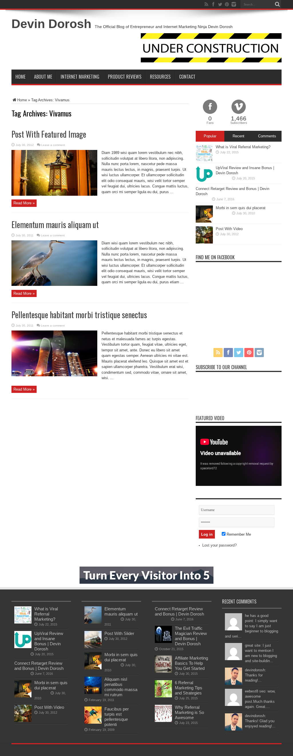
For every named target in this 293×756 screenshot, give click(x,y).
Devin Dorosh (51, 24)
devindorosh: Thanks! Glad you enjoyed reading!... (260, 721)
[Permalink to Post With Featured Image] (54, 194)
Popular (210, 136)
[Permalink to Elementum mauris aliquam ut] (54, 284)
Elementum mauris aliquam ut (55, 224)
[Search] (277, 4)
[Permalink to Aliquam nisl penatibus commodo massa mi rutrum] (93, 692)
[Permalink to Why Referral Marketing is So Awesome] (163, 721)
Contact (187, 76)
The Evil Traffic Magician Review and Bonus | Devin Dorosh (191, 636)
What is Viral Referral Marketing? (243, 147)
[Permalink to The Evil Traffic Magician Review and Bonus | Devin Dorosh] (163, 642)
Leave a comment (53, 145)
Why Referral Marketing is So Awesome (189, 712)
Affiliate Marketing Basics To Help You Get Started (191, 663)
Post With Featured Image (48, 134)
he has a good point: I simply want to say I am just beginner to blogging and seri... (251, 625)
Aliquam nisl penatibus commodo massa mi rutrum (120, 687)
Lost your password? (219, 545)
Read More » (24, 203)
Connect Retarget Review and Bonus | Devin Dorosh (39, 666)
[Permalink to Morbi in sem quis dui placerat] (204, 221)
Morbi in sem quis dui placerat (241, 208)
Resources (160, 76)
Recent (238, 136)
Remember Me (238, 534)
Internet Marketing (80, 76)
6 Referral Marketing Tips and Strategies (188, 687)
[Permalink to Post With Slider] (93, 647)
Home (20, 76)
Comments (267, 136)
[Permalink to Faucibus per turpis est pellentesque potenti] (93, 722)
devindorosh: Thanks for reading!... (255, 675)
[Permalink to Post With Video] (204, 242)
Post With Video (229, 229)
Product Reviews (124, 76)
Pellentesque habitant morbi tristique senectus (79, 314)
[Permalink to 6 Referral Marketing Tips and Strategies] (163, 696)
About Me (43, 76)
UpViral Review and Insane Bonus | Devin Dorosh (48, 641)
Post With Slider (119, 633)
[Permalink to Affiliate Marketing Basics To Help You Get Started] (163, 671)
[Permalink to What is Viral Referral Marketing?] (204, 160)
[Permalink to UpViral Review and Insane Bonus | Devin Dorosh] (204, 181)
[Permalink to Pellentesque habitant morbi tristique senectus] (54, 375)
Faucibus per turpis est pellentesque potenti (116, 716)
